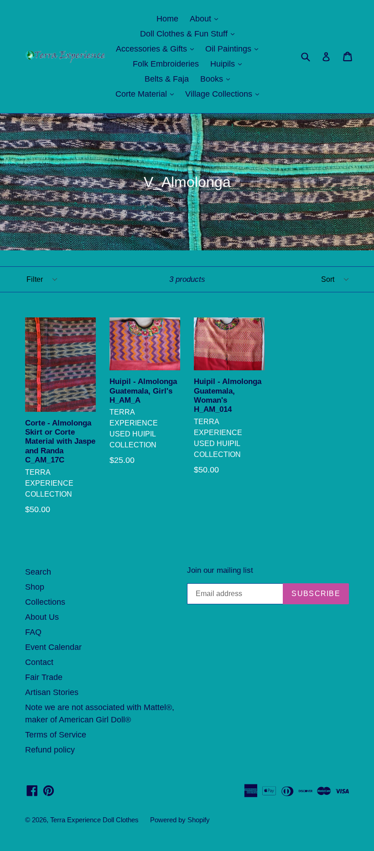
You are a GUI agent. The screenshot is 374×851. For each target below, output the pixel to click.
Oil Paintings (234, 48)
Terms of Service (55, 734)
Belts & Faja (167, 78)
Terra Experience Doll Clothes (94, 820)
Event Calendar (53, 647)
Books (217, 78)
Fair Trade (43, 677)
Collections (45, 602)
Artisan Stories (51, 692)
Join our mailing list (220, 570)
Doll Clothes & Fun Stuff (189, 33)
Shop (34, 587)
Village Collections (224, 94)
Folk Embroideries (166, 63)
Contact (39, 662)
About (206, 18)
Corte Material (146, 94)
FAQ (33, 632)
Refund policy (50, 749)
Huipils (228, 63)
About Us (42, 617)
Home (167, 18)
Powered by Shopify (180, 820)
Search (38, 571)
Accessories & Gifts (157, 48)
